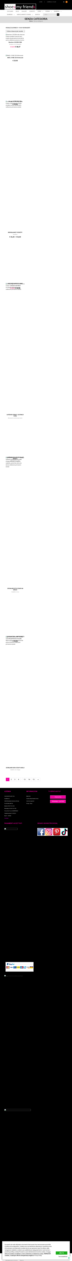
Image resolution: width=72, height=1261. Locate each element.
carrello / (57, 2)
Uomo (39, 11)
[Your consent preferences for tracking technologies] (69, 1258)
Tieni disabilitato (62, 1256)
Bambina (56, 11)
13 (24, 779)
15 (33, 779)
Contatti (32, 11)
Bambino (10, 14)
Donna (47, 11)
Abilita (61, 1253)
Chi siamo (10, 11)
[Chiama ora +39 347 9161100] (58, 797)
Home (31, 21)
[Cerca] (58, 14)
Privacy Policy (38, 1255)
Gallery (24, 11)
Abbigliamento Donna (24, 14)
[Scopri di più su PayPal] (20, 966)
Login (40, 2)
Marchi (37, 14)
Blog (17, 11)
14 (29, 779)
